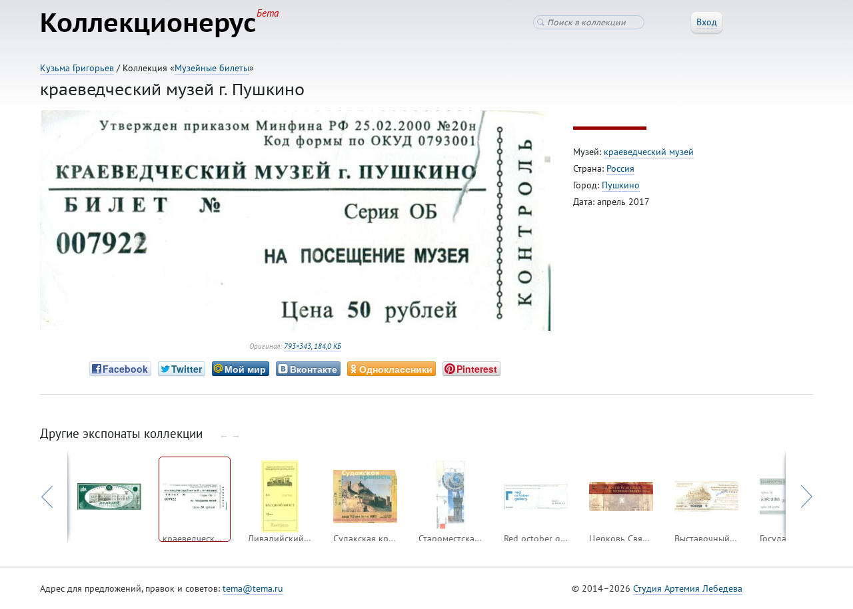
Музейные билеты (212, 68)
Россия (620, 168)
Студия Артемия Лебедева (687, 588)
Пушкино (621, 185)
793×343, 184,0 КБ (312, 346)
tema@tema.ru (253, 588)
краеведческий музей (649, 152)
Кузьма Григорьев (77, 68)
